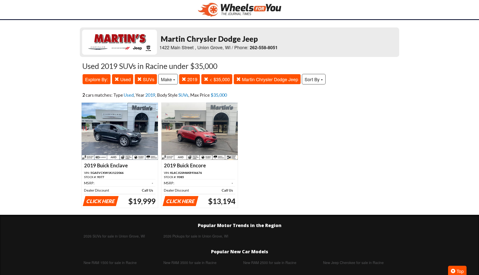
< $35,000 (219, 79)
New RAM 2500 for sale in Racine (269, 262)
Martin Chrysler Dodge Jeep (269, 79)
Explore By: (96, 79)
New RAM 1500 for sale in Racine (110, 262)
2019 (191, 79)
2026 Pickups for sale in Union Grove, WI (195, 236)
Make (167, 79)
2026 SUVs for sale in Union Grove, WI (114, 236)
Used (125, 79)
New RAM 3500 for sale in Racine (190, 262)
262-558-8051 (264, 47)
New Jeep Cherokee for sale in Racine (353, 262)
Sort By (313, 79)
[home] (239, 9)
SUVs (148, 79)
